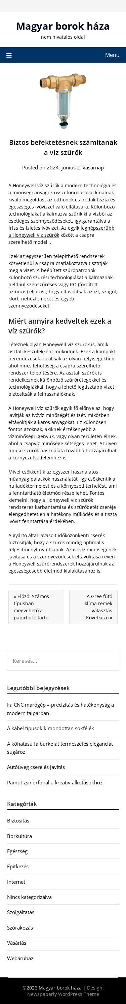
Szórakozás (20, 927)
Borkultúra (19, 836)
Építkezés (18, 866)
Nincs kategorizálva (29, 897)
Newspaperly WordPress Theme (63, 994)
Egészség (17, 851)
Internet (16, 881)
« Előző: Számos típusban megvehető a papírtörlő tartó (31, 607)
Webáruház (20, 958)
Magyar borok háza (63, 25)
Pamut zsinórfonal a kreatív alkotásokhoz (54, 782)
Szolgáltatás (20, 912)
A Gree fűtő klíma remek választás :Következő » (98, 607)
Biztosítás (18, 820)
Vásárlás (16, 942)
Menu (112, 55)
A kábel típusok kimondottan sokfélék (50, 728)
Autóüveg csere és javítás (36, 767)
